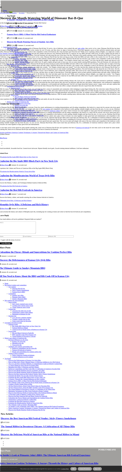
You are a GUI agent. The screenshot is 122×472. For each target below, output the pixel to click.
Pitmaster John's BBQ (18, 297)
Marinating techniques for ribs (21, 314)
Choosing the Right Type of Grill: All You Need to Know (25, 375)
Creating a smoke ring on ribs (21, 319)
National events (13, 324)
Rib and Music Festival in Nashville (23, 333)
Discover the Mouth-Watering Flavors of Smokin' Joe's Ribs (26, 370)
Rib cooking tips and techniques (14, 300)
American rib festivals (82, 127)
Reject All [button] (97, 469)
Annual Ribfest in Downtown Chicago (24, 336)
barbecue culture (55, 111)
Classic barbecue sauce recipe (21, 307)
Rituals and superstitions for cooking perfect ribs (26, 352)
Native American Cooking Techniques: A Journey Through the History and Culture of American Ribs (38, 408)
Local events (12, 331)
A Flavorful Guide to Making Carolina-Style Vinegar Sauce (26, 394)
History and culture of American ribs (15, 338)
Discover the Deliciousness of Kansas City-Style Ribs (24, 360)
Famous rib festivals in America (21, 350)
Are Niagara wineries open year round (11, 53)
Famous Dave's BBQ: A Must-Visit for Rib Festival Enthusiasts (27, 381)
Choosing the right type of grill (21, 311)
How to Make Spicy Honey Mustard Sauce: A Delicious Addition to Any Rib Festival (34, 362)
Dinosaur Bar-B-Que (18, 288)
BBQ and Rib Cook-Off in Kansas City (24, 334)
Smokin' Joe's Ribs (18, 295)
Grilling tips (12, 309)
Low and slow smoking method (21, 317)
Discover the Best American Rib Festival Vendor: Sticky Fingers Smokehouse (31, 374)
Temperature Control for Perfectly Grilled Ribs (22, 399)
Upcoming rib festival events (13, 323)
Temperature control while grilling (22, 312)
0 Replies (39, 26)
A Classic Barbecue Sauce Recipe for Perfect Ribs (23, 365)
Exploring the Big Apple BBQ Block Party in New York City (26, 377)
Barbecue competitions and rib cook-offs (24, 348)
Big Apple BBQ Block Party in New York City (26, 326)
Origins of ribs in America (16, 353)
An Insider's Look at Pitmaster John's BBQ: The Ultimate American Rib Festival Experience (36, 406)
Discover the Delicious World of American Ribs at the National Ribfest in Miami (32, 393)
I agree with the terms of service (10, 240)
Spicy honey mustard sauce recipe (22, 304)
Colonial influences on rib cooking (22, 357)
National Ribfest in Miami (20, 328)
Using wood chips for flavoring (21, 321)
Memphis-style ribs (18, 343)
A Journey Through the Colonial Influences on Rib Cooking (26, 379)
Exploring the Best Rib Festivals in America (21, 401)
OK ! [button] (73, 469)
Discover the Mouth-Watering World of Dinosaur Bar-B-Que (26, 372)
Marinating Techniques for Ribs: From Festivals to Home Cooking (28, 391)
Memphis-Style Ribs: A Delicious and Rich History (23, 367)
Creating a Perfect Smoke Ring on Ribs (20, 384)
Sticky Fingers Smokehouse (20, 290)
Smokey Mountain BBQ (19, 299)
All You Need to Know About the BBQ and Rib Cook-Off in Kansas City (30, 387)
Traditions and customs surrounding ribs (20, 346)
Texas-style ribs (17, 345)
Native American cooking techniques (23, 355)
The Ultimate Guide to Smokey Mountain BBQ (22, 405)
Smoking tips (12, 316)
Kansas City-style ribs (18, 341)
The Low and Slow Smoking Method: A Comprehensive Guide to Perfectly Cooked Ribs (35, 364)
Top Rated (8, 358)
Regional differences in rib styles (18, 340)
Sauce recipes (12, 302)
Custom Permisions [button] (85, 469)
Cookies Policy (65, 469)
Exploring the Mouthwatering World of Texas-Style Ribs (25, 403)
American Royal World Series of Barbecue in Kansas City (29, 329)
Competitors (12, 293)
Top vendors (21, 13)
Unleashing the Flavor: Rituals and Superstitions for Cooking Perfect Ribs (30, 398)
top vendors (46, 109)
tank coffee (81, 48)
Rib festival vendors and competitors (8, 13)
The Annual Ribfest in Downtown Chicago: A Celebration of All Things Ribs (31, 389)
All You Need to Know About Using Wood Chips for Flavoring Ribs (29, 386)
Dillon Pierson (5, 26)
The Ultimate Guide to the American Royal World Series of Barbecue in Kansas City (33, 382)
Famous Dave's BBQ (18, 292)
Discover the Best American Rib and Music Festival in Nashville (27, 396)
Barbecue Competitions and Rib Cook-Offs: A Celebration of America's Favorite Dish (34, 369)
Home (5, 10)
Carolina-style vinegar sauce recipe (22, 305)
